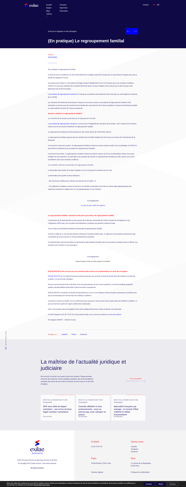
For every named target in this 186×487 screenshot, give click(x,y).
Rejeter (160, 484)
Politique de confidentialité (140, 472)
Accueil (49, 5)
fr (154, 5)
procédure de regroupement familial (63, 94)
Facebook (83, 334)
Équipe (48, 8)
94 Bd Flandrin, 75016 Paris (101, 463)
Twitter (73, 334)
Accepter (149, 484)
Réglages (173, 484)
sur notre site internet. (113, 314)
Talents (49, 14)
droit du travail (108, 276)
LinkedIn (64, 334)
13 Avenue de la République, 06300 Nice (141, 464)
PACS (133, 145)
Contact (146, 5)
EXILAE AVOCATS (54, 276)
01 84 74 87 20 (96, 447)
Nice (74, 284)
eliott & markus (38, 468)
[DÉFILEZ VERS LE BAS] (6, 349)
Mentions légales (97, 472)
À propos (63, 5)
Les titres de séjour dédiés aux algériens (93, 205)
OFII (58, 223)
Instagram (134, 449)
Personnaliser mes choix (42, 485)
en (158, 5)
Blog (48, 11)
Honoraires (64, 11)
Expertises (64, 8)
